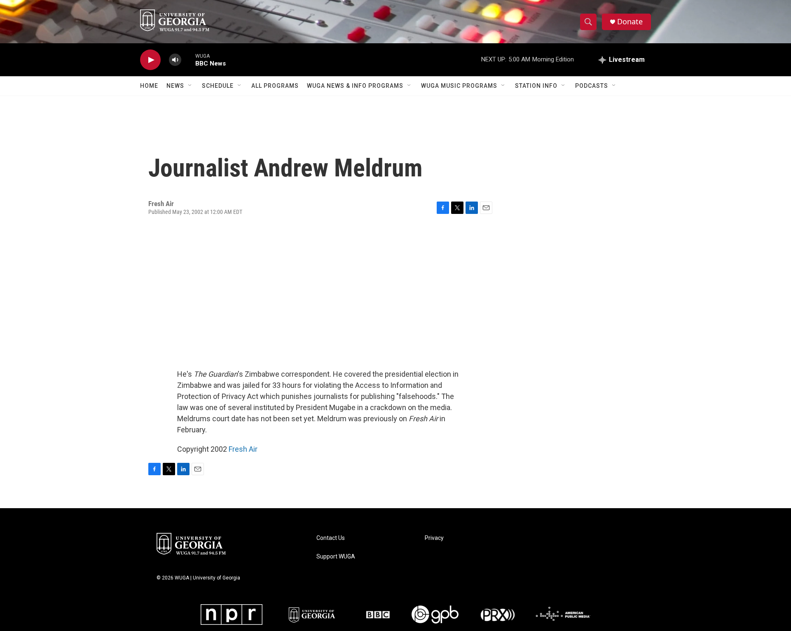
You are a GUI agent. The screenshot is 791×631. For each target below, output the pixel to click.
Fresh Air (243, 449)
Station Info (536, 85)
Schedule (218, 85)
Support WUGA (335, 557)
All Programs (275, 85)
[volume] (175, 60)
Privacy (434, 538)
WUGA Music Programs (459, 85)
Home (149, 85)
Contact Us (330, 538)
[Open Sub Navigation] (190, 85)
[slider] (188, 59)
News (175, 85)
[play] (150, 60)
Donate (630, 21)
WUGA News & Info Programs (355, 85)
